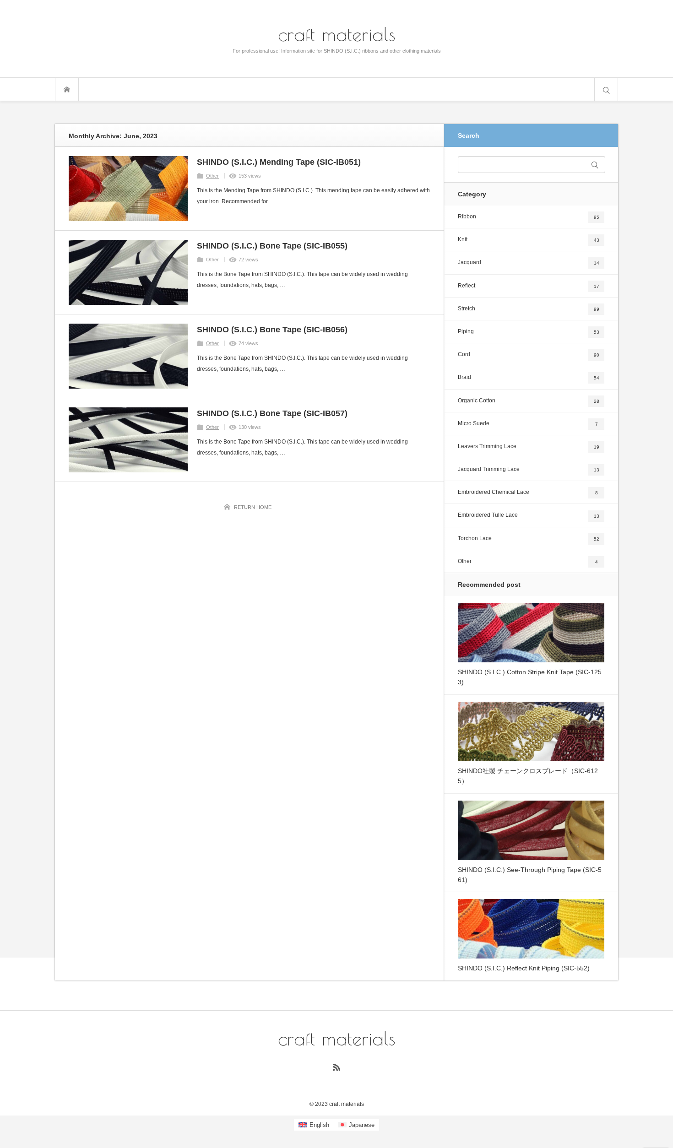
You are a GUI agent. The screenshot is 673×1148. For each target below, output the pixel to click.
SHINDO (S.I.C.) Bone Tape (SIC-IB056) (272, 329)
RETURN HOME (252, 507)
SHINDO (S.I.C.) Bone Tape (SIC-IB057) (272, 413)
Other (212, 176)
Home (66, 89)
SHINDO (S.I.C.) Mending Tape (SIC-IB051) (279, 162)
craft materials (337, 33)
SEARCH (606, 89)
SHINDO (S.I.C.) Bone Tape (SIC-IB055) (272, 245)
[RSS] (336, 1067)
